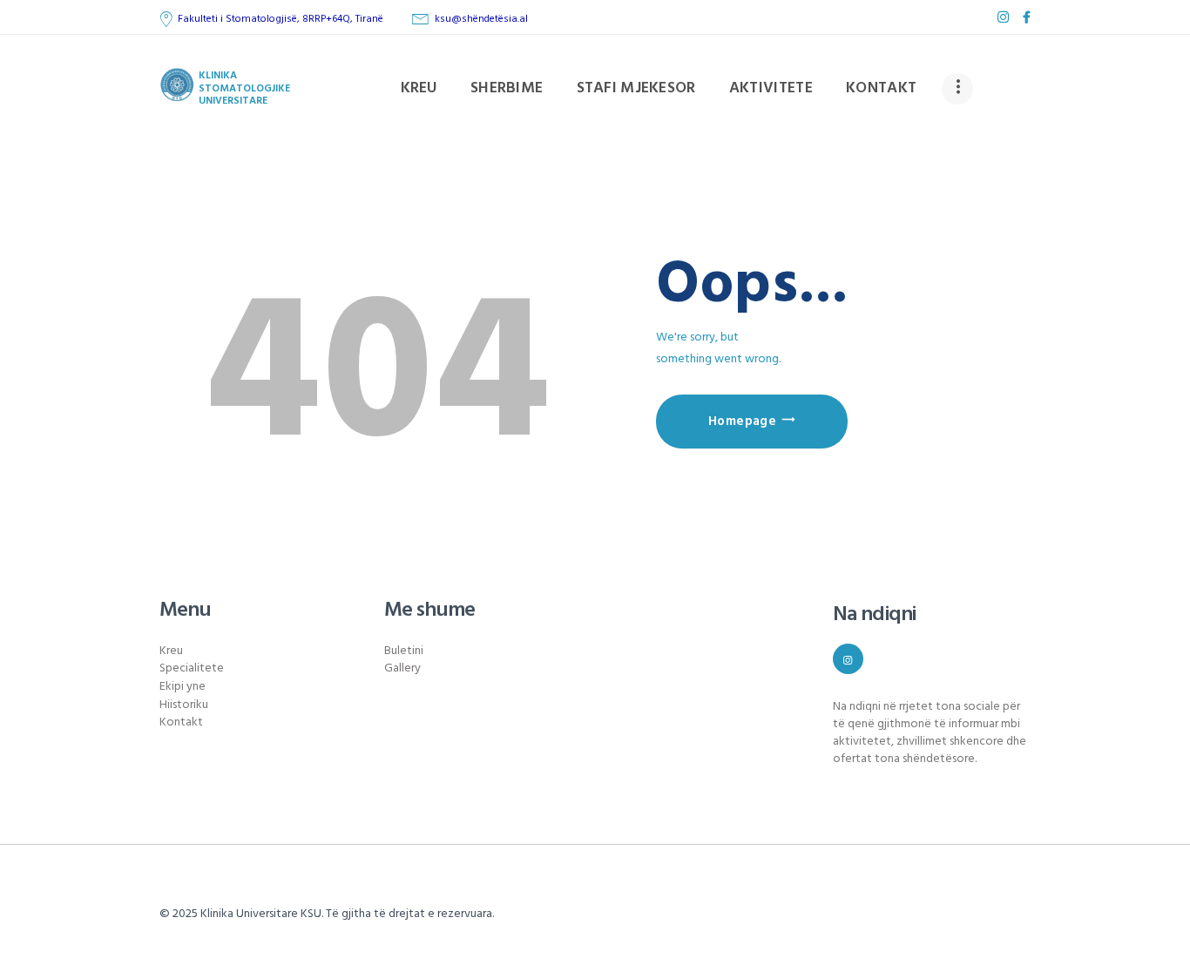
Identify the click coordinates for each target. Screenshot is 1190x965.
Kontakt (181, 722)
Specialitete (191, 668)
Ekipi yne (182, 687)
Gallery (402, 668)
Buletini (403, 651)
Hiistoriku (183, 705)
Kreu (171, 651)
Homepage (742, 421)
